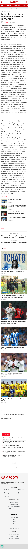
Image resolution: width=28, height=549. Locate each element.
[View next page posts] (15, 224)
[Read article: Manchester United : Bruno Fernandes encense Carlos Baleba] (14, 362)
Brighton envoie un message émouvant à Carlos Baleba (17, 218)
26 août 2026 (10, 202)
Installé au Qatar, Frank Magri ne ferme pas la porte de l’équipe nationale (17, 212)
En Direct (8, 5)
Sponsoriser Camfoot (14, 543)
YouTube (22, 493)
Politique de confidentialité (14, 506)
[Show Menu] (1, 2)
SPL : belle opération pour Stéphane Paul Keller (13, 459)
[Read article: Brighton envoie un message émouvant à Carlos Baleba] (4, 219)
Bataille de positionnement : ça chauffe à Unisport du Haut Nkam (14, 452)
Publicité (14, 519)
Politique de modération (14, 511)
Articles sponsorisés (14, 541)
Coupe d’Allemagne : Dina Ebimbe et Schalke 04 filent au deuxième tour (13, 442)
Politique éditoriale (14, 504)
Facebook (8, 489)
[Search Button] (26, 2)
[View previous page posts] (13, 224)
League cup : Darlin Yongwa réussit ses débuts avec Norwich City (13, 438)
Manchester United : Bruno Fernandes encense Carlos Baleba (12, 374)
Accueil (2, 11)
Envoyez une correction (14, 534)
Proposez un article (14, 536)
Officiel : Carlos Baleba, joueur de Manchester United (13, 448)
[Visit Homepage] (14, 2)
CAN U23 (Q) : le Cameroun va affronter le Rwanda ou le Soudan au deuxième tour (17, 207)
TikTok (8, 496)
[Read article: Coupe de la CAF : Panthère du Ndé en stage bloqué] (14, 388)
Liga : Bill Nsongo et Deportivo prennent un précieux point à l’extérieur (12, 455)
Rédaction (14, 523)
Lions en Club (16, 5)
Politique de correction (14, 508)
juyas (7, 22)
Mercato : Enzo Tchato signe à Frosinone (15, 200)
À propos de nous (14, 517)
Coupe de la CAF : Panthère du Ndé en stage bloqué (13, 399)
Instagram (8, 493)
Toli (2, 5)
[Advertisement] (14, 546)
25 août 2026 (3, 402)
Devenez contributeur (14, 538)
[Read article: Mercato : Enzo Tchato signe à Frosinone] (4, 201)
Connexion (24, 411)
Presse (14, 526)
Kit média (14, 521)
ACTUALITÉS (7, 11)
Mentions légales (14, 502)
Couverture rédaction (14, 528)
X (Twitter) (21, 489)
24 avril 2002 (12, 22)
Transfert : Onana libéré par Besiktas (11, 445)
